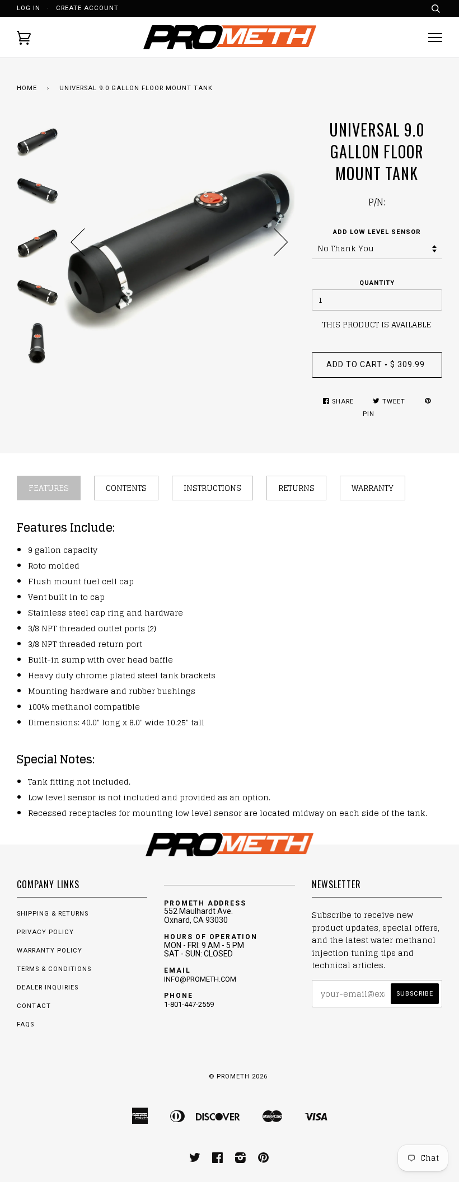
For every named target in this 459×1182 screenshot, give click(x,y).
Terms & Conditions (54, 969)
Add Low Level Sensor (377, 232)
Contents (126, 488)
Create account (87, 8)
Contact (34, 1006)
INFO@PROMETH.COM (200, 979)
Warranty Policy (49, 950)
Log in (28, 8)
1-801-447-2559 (189, 1004)
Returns (296, 488)
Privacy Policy (45, 932)
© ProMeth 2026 (238, 1076)
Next (281, 242)
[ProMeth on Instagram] (241, 1160)
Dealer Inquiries (47, 987)
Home (27, 88)
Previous (77, 242)
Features (49, 488)
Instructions (212, 488)
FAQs (25, 1024)
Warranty (373, 488)
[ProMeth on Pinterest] (263, 1160)
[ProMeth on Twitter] (195, 1160)
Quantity (377, 283)
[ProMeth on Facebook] (218, 1160)
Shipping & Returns (52, 913)
